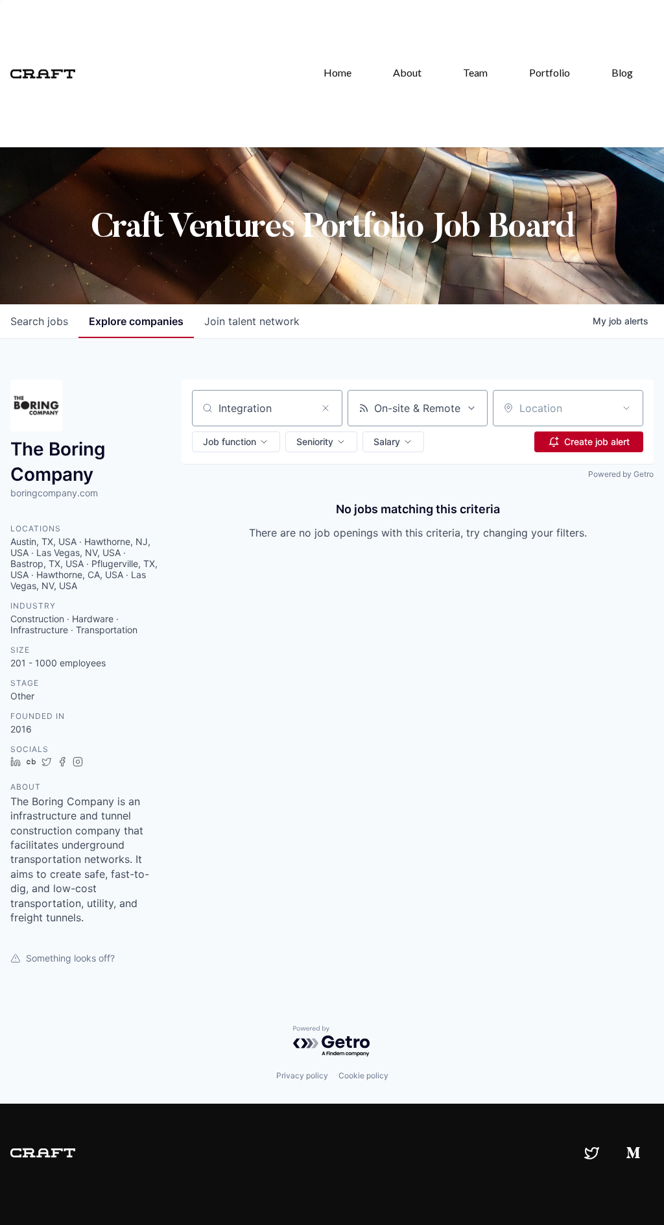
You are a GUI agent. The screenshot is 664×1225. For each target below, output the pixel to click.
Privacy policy (302, 1075)
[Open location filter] (626, 408)
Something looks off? (70, 958)
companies (136, 321)
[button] (236, 441)
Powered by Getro (621, 474)
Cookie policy (363, 1075)
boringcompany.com (54, 492)
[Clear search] (325, 408)
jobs (39, 321)
